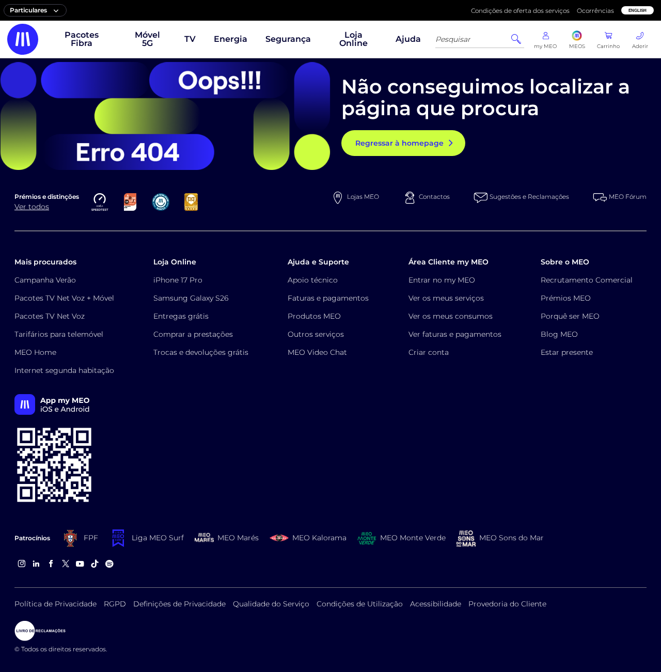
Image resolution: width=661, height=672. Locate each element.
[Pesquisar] (516, 39)
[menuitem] (81, 39)
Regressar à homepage (399, 143)
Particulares (28, 10)
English (637, 10)
